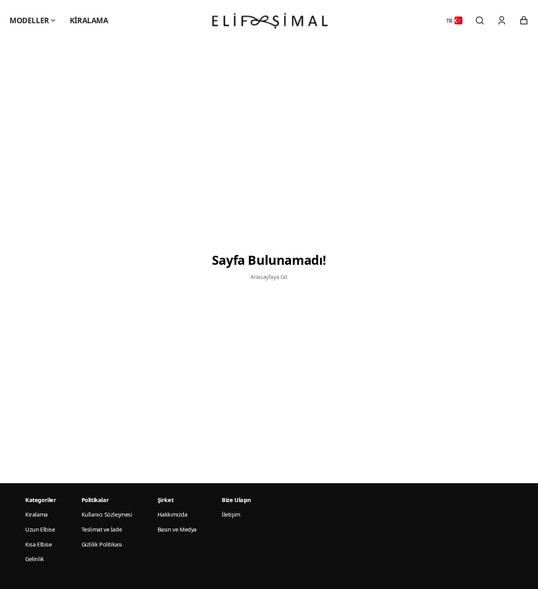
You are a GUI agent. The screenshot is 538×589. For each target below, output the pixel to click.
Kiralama (89, 20)
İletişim (231, 514)
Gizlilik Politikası (102, 544)
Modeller (29, 20)
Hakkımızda (172, 514)
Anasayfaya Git (268, 277)
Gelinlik (34, 559)
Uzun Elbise (40, 529)
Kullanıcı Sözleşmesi (107, 514)
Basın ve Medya (177, 529)
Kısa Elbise (38, 544)
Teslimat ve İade (102, 529)
